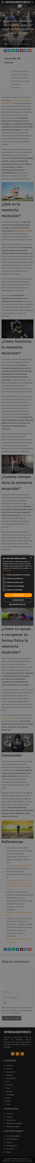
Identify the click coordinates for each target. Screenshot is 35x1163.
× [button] (31, 557)
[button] (17, 604)
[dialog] (17, 581)
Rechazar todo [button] (18, 600)
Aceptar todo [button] (18, 595)
